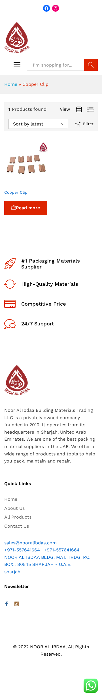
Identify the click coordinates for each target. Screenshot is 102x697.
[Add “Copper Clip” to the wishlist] (39, 183)
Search (91, 65)
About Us (14, 508)
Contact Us (16, 526)
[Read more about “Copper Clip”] (13, 183)
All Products (17, 517)
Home (10, 84)
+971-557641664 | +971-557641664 (42, 550)
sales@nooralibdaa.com (30, 542)
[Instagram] (17, 604)
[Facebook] (6, 604)
